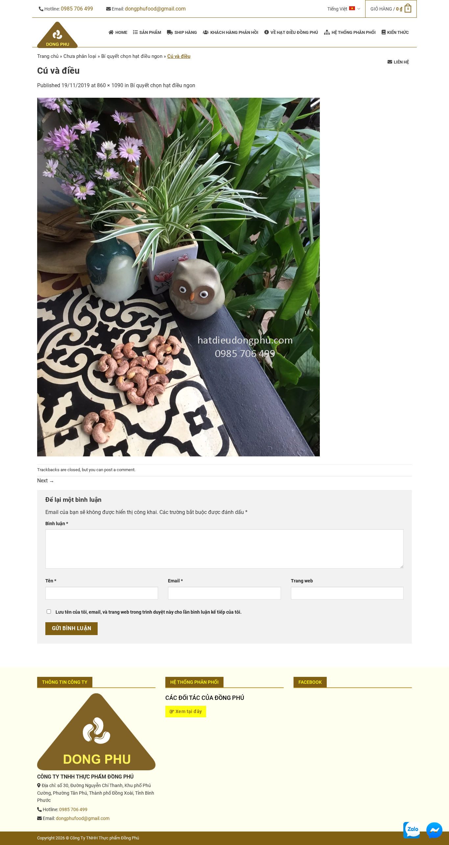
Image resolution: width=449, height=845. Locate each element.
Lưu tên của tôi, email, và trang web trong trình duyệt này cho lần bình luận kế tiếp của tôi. (149, 612)
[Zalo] (411, 830)
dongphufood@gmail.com (155, 9)
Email (175, 581)
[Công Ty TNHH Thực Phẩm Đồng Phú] (96, 731)
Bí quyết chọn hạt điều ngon (162, 85)
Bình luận (56, 523)
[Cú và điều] (178, 276)
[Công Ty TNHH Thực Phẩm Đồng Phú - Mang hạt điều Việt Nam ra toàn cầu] (58, 35)
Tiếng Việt (337, 9)
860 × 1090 (110, 85)
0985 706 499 (77, 9)
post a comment (119, 469)
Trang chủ (48, 56)
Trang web (302, 581)
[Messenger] (434, 830)
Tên (50, 581)
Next (45, 480)
